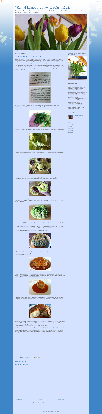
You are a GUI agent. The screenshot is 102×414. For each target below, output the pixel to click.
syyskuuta (70, 124)
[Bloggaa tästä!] (35, 357)
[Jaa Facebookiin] (38, 357)
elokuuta (69, 126)
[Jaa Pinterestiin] (39, 357)
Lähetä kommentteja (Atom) (41, 402)
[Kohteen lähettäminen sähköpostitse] (34, 357)
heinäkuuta (70, 128)
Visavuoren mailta (79, 115)
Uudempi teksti (19, 399)
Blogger (57, 411)
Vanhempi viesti (61, 399)
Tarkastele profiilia (77, 117)
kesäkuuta (70, 130)
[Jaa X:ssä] (36, 357)
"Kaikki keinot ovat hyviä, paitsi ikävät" (43, 7)
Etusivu (40, 399)
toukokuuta (70, 132)
